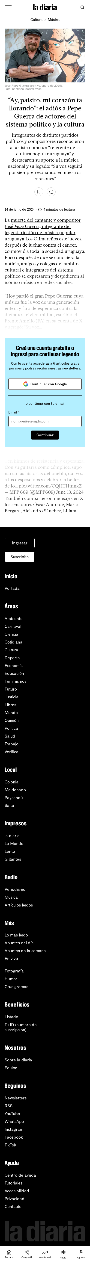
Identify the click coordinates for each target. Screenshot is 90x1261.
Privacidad (14, 1198)
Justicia (11, 697)
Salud (10, 736)
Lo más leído (16, 935)
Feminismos (15, 681)
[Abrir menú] (8, 7)
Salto (9, 805)
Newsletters (16, 1098)
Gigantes (13, 859)
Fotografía (14, 971)
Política (11, 728)
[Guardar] (38, 191)
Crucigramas (16, 986)
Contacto (13, 1206)
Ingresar (19, 543)
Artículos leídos (19, 905)
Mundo (11, 712)
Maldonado (15, 789)
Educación (14, 673)
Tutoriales (13, 1183)
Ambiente (14, 618)
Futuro (11, 689)
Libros (10, 704)
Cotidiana (13, 642)
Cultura (36, 20)
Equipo (11, 1067)
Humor (11, 978)
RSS (8, 1105)
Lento (10, 851)
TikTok (10, 1145)
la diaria (12, 835)
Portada (12, 588)
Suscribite (19, 556)
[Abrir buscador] (82, 7)
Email (13, 412)
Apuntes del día (19, 942)
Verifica (11, 751)
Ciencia (11, 634)
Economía (14, 665)
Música (54, 20)
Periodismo (15, 889)
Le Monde (14, 843)
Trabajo (11, 744)
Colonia (11, 782)
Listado (11, 1016)
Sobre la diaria (18, 1060)
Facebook (14, 1137)
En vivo (11, 958)
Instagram (14, 1129)
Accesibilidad (17, 1190)
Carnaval (13, 626)
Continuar (44, 435)
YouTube (12, 1113)
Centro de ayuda (20, 1175)
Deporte (12, 657)
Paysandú (14, 797)
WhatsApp (14, 1121)
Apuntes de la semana (25, 950)
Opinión (12, 720)
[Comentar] (51, 191)
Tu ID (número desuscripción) (21, 1027)
